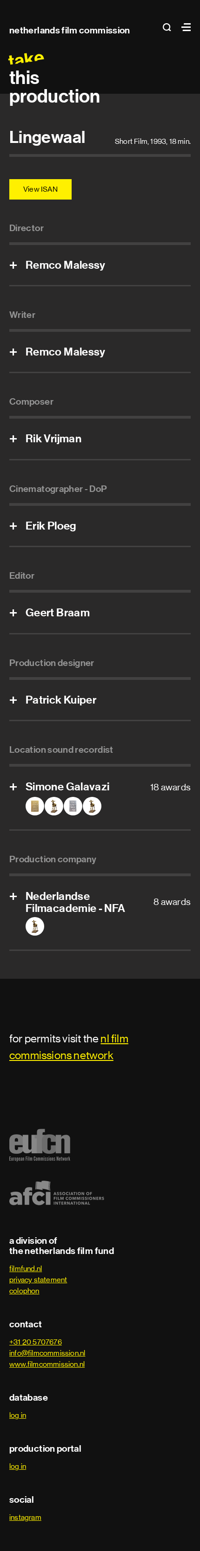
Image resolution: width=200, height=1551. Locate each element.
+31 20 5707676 (35, 1342)
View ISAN (40, 189)
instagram (25, 1517)
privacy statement (38, 1279)
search (170, 27)
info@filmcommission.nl (47, 1353)
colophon (24, 1290)
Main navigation (184, 27)
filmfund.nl (25, 1268)
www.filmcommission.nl (47, 1364)
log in (17, 1415)
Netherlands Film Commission (69, 30)
